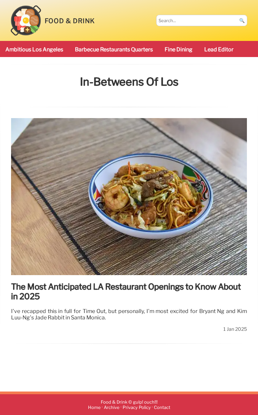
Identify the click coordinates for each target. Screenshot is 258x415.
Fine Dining (178, 49)
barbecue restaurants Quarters (114, 49)
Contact (162, 407)
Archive (112, 407)
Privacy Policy (137, 407)
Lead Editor (218, 49)
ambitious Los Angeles (34, 49)
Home (94, 407)
